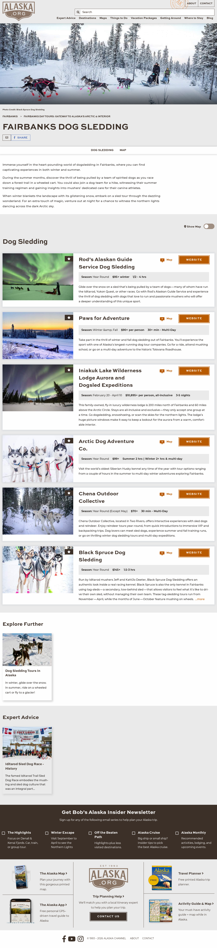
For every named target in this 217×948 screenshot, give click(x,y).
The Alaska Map (53, 873)
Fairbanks (10, 116)
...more (200, 599)
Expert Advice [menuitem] (66, 18)
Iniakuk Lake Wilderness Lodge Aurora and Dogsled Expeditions (110, 378)
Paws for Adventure (104, 318)
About (191, 3)
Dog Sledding (102, 150)
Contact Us (108, 916)
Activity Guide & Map (195, 903)
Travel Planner (190, 873)
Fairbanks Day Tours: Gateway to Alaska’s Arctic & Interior (67, 116)
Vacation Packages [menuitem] (144, 18)
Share (22, 137)
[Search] (78, 12)
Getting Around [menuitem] (170, 18)
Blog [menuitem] (210, 18)
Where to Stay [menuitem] (193, 18)
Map (123, 150)
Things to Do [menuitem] (118, 18)
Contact (206, 3)
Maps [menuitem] (103, 18)
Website (194, 260)
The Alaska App (52, 905)
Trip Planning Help (108, 896)
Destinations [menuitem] (87, 18)
